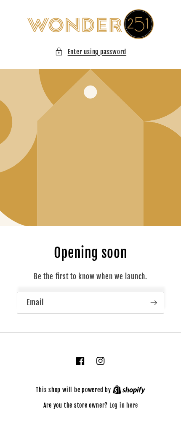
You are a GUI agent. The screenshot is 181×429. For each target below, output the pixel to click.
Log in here (123, 405)
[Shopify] (129, 390)
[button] (90, 51)
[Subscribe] (154, 303)
